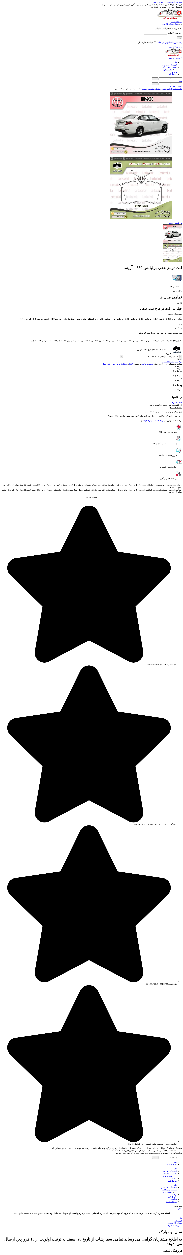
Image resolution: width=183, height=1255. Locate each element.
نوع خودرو (163, 89)
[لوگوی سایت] (169, 19)
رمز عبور (174, 33)
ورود (179, 38)
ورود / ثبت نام (171, 1202)
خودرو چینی (154, 89)
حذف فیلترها (177, 402)
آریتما (151, 364)
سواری (103, 364)
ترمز (118, 364)
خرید (179, 359)
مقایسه (174, 1199)
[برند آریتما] (177, 282)
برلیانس (145, 89)
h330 (131, 364)
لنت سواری (173, 89)
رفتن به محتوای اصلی (161, 2)
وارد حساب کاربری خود (153, 420)
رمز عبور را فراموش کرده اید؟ (169, 42)
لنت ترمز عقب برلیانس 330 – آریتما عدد (162, 356)
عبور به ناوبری (176, 2)
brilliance (124, 364)
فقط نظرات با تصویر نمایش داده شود (164, 405)
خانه (180, 89)
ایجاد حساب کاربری (170, 24)
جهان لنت (111, 364)
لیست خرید (167, 69)
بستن (180, 1208)
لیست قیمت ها (176, 86)
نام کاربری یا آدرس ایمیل (168, 28)
